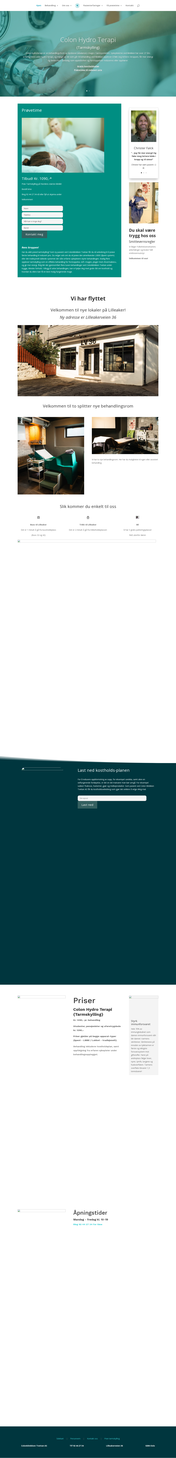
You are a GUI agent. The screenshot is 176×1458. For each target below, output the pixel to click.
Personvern (75, 1438)
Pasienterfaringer (91, 6)
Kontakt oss (92, 1438)
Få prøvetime (113, 6)
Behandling (50, 6)
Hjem (38, 6)
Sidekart (60, 1438)
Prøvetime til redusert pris (88, 70)
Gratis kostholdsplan (88, 66)
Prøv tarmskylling (112, 1438)
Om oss (65, 6)
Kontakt (130, 6)
